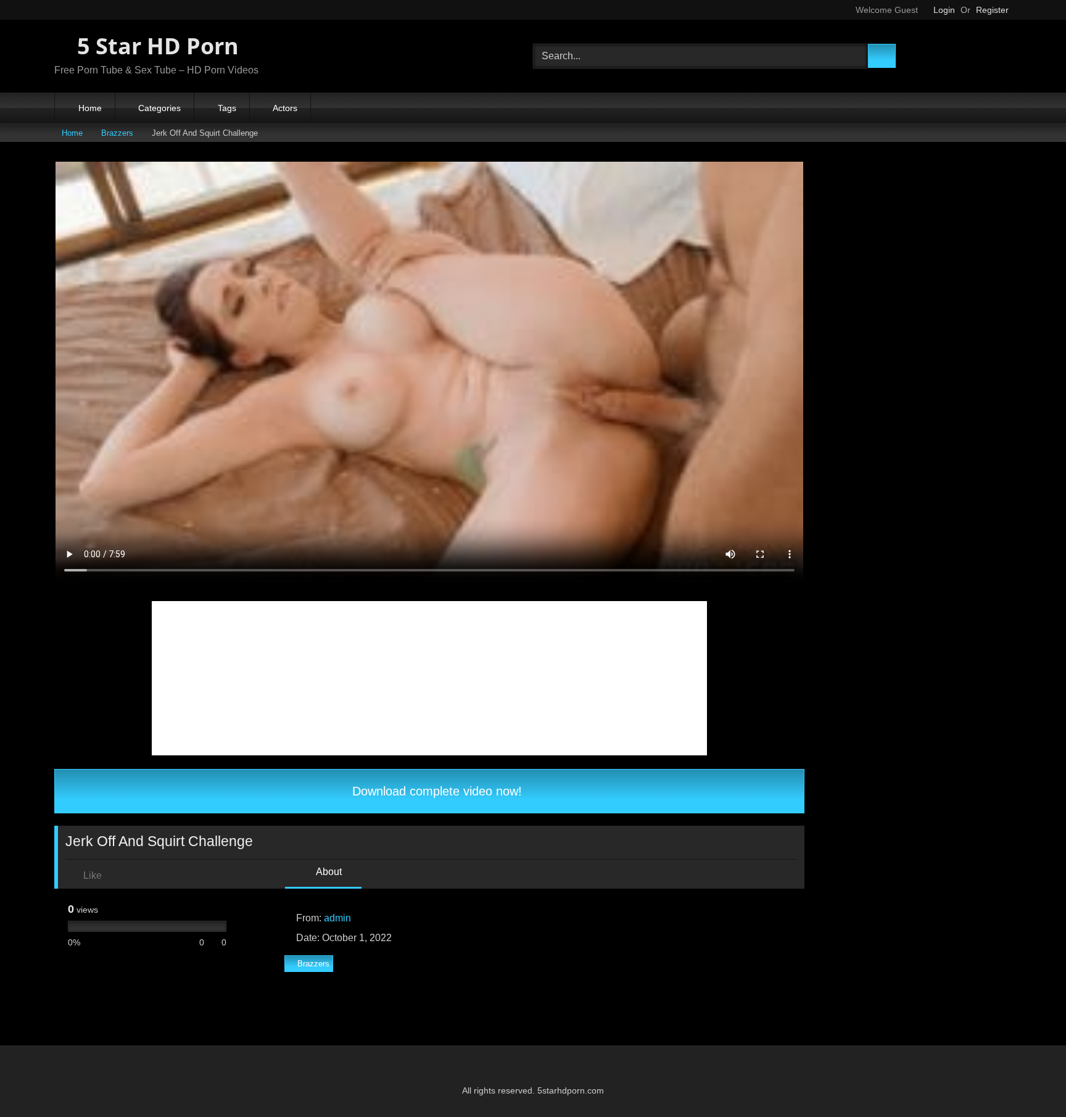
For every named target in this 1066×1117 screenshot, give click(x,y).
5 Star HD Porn (155, 46)
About (328, 871)
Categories (159, 108)
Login (944, 10)
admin (337, 918)
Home (90, 108)
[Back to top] (1029, 1080)
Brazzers (117, 133)
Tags (227, 108)
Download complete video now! (435, 791)
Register (992, 10)
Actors (285, 108)
